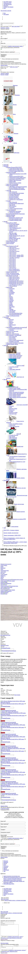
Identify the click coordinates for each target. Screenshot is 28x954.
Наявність (3, 591)
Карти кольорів (10, 243)
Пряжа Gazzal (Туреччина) (15, 355)
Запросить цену (13, 951)
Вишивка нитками (10, 172)
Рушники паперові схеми (15, 220)
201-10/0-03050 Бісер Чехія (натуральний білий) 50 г (15, 314)
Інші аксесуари (13, 413)
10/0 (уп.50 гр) (12, 247)
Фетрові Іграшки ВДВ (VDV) (16, 171)
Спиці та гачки (20, 365)
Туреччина (11, 207)
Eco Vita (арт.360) (13, 239)
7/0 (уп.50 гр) (12, 264)
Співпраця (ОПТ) (5, 808)
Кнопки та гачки (13, 412)
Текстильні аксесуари (22, 495)
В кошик (3, 709)
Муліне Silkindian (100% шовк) (16, 188)
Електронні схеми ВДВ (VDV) (16, 179)
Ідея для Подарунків (11, 496)
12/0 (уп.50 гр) (12, 252)
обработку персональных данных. (17, 950)
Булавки (11, 411)
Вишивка (17, 95)
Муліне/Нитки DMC (11, 222)
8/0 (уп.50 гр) (12, 265)
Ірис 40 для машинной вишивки (17, 189)
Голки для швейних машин (15, 423)
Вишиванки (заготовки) (15, 211)
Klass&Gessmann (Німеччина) (16, 203)
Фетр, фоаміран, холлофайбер (13, 335)
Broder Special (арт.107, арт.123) (17, 235)
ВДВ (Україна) (12, 206)
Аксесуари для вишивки (12, 184)
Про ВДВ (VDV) (7, 1)
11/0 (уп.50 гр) (12, 250)
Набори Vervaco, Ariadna (15, 182)
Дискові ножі (20, 446)
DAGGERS (12, 312)
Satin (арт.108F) (13, 233)
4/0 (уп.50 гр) (12, 260)
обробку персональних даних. (15, 46)
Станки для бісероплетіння (15, 208)
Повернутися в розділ (6, 579)
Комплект (3, 583)
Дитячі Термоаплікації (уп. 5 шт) (17, 461)
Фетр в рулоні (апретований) (16, 340)
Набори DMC (12, 181)
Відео (2, 593)
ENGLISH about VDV (8, 883)
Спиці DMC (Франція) (14, 369)
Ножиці (18, 433)
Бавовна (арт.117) (13, 225)
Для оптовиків (12, 650)
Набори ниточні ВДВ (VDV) (16, 176)
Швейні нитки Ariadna (14, 388)
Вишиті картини (21, 511)
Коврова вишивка (10, 215)
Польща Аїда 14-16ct (14, 198)
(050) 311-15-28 (14, 66)
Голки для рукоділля (14, 426)
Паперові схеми (10, 216)
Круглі (10, 321)
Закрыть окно (4, 952)
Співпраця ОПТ (7, 3)
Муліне (15, 104)
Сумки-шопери (14, 526)
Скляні (11, 290)
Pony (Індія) (12, 204)
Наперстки (12, 409)
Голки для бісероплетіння (12, 273)
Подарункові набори (14, 224)
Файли (2, 592)
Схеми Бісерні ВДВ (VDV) (15, 168)
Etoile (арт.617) (12, 237)
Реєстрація (6, 14)
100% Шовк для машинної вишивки (18, 186)
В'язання (16, 133)
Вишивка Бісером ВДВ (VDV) (13, 167)
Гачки (10, 368)
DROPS (11, 301)
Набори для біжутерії (11, 271)
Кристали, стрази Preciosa (12, 333)
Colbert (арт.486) (13, 234)
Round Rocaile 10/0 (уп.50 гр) (16, 281)
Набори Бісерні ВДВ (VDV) (16, 169)
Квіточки (11, 319)
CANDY (11, 291)
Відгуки (3, 588)
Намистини (9, 287)
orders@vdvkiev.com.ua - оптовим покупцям (15, 900)
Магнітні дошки (13, 408)
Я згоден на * (12, 936)
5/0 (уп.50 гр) (12, 261)
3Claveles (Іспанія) (13, 435)
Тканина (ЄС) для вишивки (16, 199)
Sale (11, 162)
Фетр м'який (12, 337)
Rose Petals (11, 306)
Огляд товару (4, 580)
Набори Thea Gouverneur (15, 180)
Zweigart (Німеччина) (14, 194)
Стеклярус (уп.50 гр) (14, 257)
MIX (10, 308)
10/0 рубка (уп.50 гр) (14, 248)
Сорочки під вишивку (14, 212)
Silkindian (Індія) (5, 645)
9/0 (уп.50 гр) (12, 266)
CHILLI (11, 299)
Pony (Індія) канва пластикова (16, 193)
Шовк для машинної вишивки (16, 392)
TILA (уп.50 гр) (13, 286)
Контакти (5, 5)
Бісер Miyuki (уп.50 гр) (11, 275)
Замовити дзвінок (5, 27)
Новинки (15, 85)
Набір (2, 582)
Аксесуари (3, 587)
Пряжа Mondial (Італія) (14, 358)
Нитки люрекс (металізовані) (16, 393)
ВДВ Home (16, 152)
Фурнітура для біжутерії (12, 331)
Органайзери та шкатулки (15, 328)
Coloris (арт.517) (13, 229)
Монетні (11, 322)
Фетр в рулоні (12, 339)
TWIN (10, 302)
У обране (3, 711)
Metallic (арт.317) (13, 226)
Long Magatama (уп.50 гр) (15, 284)
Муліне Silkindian (10, 242)
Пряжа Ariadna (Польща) (15, 356)
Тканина (8, 190)
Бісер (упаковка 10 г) (14, 269)
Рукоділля (15, 123)
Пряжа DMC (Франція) (14, 354)
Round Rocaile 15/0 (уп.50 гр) (16, 283)
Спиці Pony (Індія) (13, 366)
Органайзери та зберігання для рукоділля (16, 327)
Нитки (16, 387)
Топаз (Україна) (13, 439)
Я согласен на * (14, 950)
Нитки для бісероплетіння (12, 315)
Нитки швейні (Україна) (15, 394)
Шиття (15, 143)
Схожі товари (4, 590)
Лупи (10, 407)
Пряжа (18, 353)
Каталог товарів (5, 73)
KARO (11, 304)
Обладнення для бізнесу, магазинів (14, 342)
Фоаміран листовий (14, 341)
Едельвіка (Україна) (14, 195)
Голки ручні (12, 425)
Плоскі (11, 323)
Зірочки (11, 297)
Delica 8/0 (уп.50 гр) (14, 279)
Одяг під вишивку (10, 210)
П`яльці (8, 200)
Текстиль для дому (21, 488)
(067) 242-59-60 (16, 26)
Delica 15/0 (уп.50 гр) (14, 278)
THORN (11, 309)
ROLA (10, 296)
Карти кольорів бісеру (14, 270)
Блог (4, 8)
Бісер (14, 114)
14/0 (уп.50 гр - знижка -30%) (16, 255)
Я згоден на (13, 46)
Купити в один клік (16, 938)
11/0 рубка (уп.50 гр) (14, 251)
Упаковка (11, 330)
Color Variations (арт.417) (15, 228)
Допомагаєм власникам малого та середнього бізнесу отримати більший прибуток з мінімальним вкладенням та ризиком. (14, 879)
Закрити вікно (4, 65)
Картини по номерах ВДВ (19, 519)
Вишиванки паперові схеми (16, 217)
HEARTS (11, 293)
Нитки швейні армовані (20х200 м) (17, 397)
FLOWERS (12, 292)
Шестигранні (12, 324)
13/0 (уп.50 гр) (12, 253)
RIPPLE (11, 305)
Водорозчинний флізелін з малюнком (15, 213)
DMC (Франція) (13, 191)
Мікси (10, 326)
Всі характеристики (5, 635)
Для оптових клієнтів (6, 10)
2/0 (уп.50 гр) (12, 259)
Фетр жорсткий (13, 336)
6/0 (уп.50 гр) (12, 262)
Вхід (4, 13)
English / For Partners (8, 7)
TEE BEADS (12, 310)
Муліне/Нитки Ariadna (11, 240)
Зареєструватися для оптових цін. (11, 876)
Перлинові (11, 288)
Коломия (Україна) (13, 197)
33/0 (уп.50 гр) (12, 268)
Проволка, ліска (10, 332)
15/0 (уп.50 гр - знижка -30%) (16, 256)
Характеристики (5, 586)
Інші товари (17, 694)
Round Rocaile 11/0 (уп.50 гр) (16, 282)
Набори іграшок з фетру (12, 344)
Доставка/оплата (7, 4)
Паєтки (8, 318)
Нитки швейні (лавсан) (15, 396)
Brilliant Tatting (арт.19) (14, 238)
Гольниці (11, 406)
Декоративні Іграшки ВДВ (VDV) (17, 177)
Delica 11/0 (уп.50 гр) (14, 277)
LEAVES (11, 300)
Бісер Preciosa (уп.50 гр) (12, 246)
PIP (10, 295)
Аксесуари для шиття (22, 404)
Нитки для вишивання (11, 185)
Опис (2, 584)
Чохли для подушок (19, 504)
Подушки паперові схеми (15, 219)
